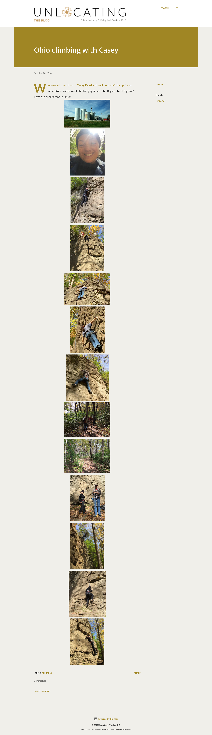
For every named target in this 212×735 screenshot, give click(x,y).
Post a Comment (42, 690)
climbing (160, 100)
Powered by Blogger (107, 719)
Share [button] (159, 84)
